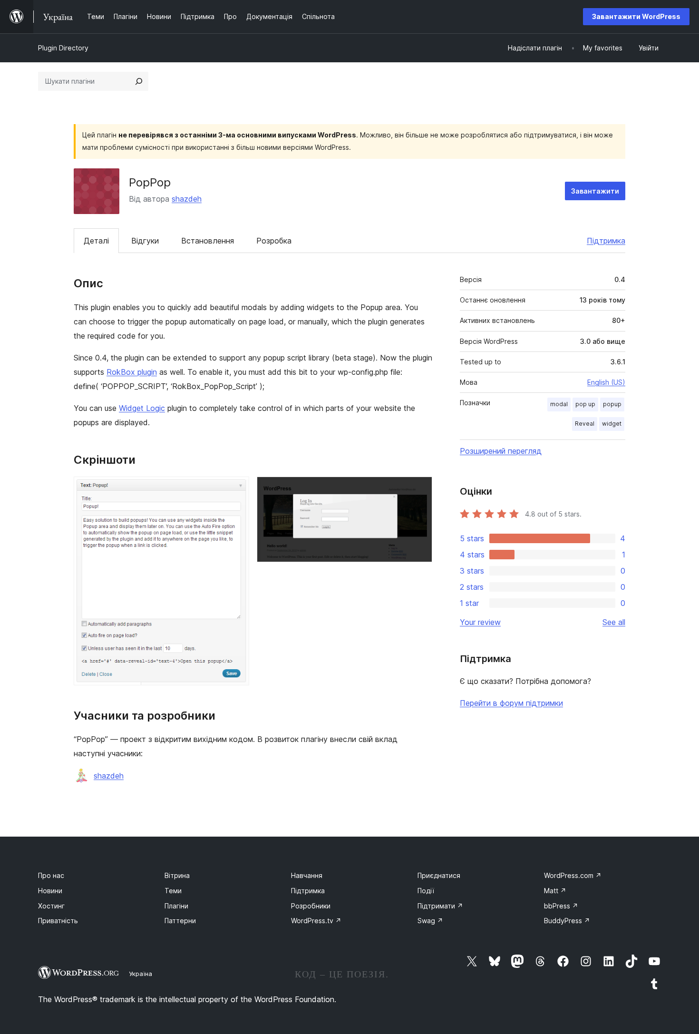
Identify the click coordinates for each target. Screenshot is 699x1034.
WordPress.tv (316, 921)
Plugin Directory (63, 48)
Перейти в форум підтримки (511, 703)
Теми (173, 891)
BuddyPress (567, 921)
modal (559, 404)
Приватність (58, 921)
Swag (430, 921)
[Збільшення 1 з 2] (236, 489)
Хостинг (51, 906)
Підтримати (440, 906)
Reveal (584, 423)
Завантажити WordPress (636, 16)
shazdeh (187, 199)
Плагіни (176, 906)
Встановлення (207, 240)
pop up (585, 404)
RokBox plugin (132, 372)
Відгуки (145, 240)
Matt (555, 891)
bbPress (561, 906)
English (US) (606, 382)
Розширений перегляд (501, 451)
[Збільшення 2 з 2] (419, 489)
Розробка (273, 240)
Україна (140, 973)
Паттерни (180, 921)
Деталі (96, 240)
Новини (50, 891)
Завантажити (595, 191)
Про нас (51, 875)
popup (612, 404)
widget (611, 423)
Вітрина (177, 875)
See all (613, 622)
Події (425, 891)
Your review (480, 622)
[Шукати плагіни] (138, 81)
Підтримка (606, 240)
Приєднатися (438, 875)
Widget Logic (142, 408)
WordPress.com (573, 875)
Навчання (306, 875)
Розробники (310, 906)
